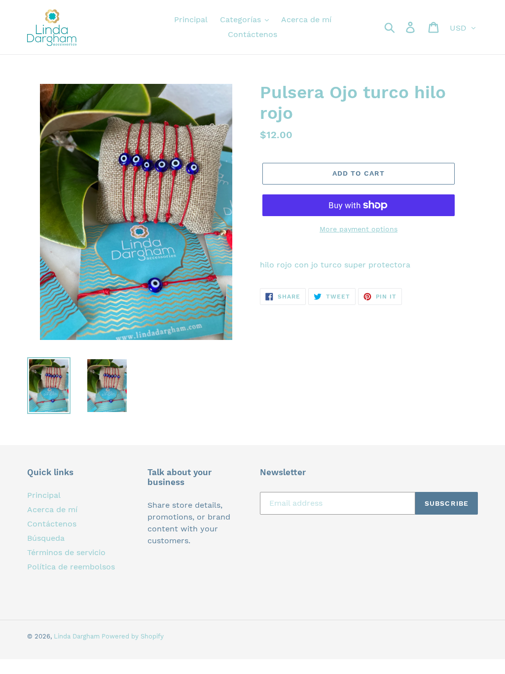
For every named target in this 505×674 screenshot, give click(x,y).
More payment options (358, 229)
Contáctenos (51, 523)
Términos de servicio (66, 552)
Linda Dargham (78, 636)
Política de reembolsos (71, 566)
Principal (44, 495)
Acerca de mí (52, 509)
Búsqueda (46, 538)
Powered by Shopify (133, 636)
